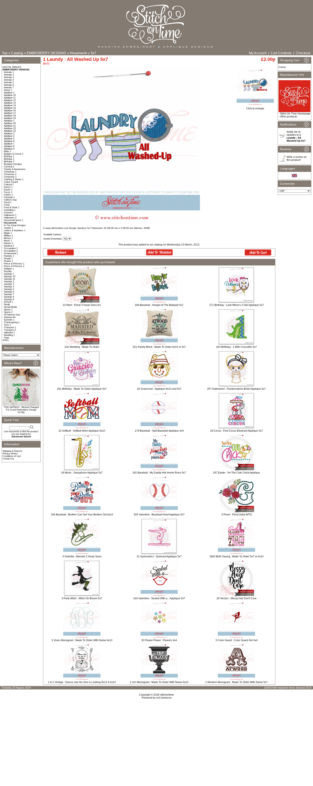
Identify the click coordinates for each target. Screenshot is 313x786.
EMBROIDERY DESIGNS (46, 53)
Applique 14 (10, 105)
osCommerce (164, 697)
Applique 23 (10, 131)
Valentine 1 (9, 332)
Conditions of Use (12, 456)
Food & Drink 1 (11, 207)
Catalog (17, 53)
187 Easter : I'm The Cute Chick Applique (236, 472)
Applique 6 (9, 141)
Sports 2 (8, 312)
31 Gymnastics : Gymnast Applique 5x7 (159, 556)
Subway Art (10, 317)
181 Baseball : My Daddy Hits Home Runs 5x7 (159, 472)
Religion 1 (9, 268)
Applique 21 (10, 125)
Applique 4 (9, 136)
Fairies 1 (8, 194)
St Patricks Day (12, 314)
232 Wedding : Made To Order (82, 346)
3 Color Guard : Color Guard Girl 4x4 (236, 640)
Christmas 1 (10, 171)
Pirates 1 (8, 261)
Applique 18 (10, 115)
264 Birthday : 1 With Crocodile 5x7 (236, 346)
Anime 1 (8, 90)
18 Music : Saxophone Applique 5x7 (82, 472)
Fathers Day (10, 199)
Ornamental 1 (11, 253)
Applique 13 (10, 102)
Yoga (6, 337)
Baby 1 (7, 151)
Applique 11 (10, 97)
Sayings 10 (9, 276)
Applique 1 (9, 92)
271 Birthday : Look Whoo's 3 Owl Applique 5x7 (236, 305)
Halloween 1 (10, 215)
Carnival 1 (9, 166)
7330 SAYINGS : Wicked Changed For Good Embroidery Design (21, 408)
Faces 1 (8, 192)
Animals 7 (9, 87)
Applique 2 (9, 120)
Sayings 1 (9, 273)
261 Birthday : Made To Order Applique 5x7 (82, 388)
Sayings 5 (9, 289)
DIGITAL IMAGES (12, 67)
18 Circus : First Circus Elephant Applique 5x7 (236, 430)
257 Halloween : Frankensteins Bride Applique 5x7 (236, 388)
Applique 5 (9, 138)
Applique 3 (9, 133)
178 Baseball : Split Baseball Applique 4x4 (159, 430)
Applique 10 (10, 95)
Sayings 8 (9, 296)
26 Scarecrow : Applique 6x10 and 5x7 (159, 388)
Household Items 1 (13, 220)
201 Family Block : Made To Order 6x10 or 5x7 (159, 346)
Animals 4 (9, 79)
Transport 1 (10, 327)
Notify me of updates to (296, 136)
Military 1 (8, 235)
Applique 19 (10, 118)
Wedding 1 (9, 335)
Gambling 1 (10, 210)
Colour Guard (11, 182)
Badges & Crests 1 (13, 154)
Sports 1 (8, 309)
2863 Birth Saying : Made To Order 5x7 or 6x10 (237, 556)
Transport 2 (10, 330)
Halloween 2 (10, 217)
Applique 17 (10, 113)
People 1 (8, 258)
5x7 (93, 53)
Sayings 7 (9, 294)
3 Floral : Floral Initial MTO (236, 514)
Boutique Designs (13, 164)
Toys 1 (7, 325)
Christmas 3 (10, 176)
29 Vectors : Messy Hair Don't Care (237, 598)
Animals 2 (9, 74)
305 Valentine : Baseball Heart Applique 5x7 (159, 514)
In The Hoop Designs (15, 225)
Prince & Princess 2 (14, 266)
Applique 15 (10, 108)
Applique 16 (10, 110)
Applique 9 (9, 148)
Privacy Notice (10, 453)
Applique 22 (10, 128)
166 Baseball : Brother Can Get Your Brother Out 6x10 (82, 514)
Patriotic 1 (9, 256)
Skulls (7, 304)
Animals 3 (9, 77)
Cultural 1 (9, 184)
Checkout (303, 53)
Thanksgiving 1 (12, 322)
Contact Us (8, 458)
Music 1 (8, 240)
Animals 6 (9, 85)
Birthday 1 (9, 156)
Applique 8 (9, 146)
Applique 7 (9, 143)
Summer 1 (9, 319)
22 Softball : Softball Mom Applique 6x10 (82, 430)
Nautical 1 (9, 245)
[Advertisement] (156, 736)
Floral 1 (7, 202)
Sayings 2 (9, 281)
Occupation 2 (11, 251)
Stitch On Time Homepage (295, 113)
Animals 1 (9, 72)
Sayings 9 (9, 299)
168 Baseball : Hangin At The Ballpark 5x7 (159, 305)
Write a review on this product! (297, 158)
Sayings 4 (9, 286)
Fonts (7, 205)
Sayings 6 (9, 291)
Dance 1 (8, 187)
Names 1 (8, 243)
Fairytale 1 (9, 197)
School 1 (8, 302)
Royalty (8, 271)
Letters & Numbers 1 (14, 230)
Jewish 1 (8, 228)
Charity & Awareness (15, 169)
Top (4, 53)
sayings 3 (9, 284)
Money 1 (8, 238)
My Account (257, 53)
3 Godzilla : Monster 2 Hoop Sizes (82, 556)
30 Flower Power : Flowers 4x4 (159, 640)
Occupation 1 (11, 248)
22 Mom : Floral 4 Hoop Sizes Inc (82, 305)
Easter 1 (8, 189)
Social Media (10, 307)
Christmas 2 (10, 174)
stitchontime (167, 694)
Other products (288, 116)
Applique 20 (10, 123)
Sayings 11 (9, 279)
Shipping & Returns (12, 451)
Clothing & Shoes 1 (13, 179)
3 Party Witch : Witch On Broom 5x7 (82, 598)
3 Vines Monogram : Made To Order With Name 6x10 (82, 640)
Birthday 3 (9, 161)
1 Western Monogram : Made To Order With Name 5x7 (236, 682)
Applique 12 (10, 100)
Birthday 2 (9, 159)
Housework (78, 53)
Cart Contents (281, 53)
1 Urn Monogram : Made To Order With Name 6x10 (159, 682)
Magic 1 (8, 233)
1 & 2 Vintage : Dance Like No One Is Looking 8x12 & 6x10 (82, 682)
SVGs (6, 340)
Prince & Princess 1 (14, 263)
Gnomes (8, 212)
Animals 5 (9, 82)
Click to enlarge (255, 108)
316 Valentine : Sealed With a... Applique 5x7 (159, 598)
